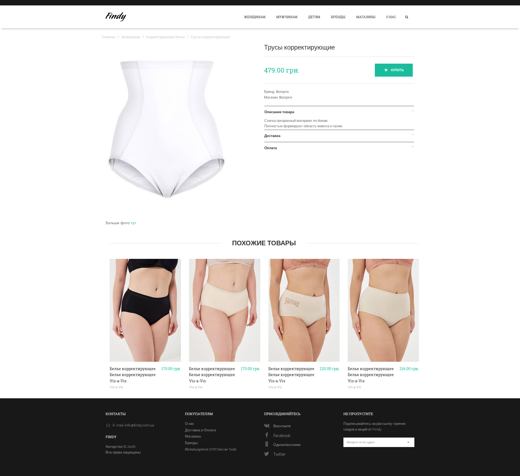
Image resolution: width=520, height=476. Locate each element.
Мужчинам (286, 17)
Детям (314, 17)
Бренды (338, 17)
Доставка (272, 136)
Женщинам (254, 17)
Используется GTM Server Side (210, 449)
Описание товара (279, 112)
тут (133, 223)
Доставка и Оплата (200, 430)
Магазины (365, 17)
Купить (397, 70)
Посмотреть (145, 359)
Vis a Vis (116, 387)
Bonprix (282, 92)
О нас (391, 17)
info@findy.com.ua (139, 425)
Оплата (270, 148)
